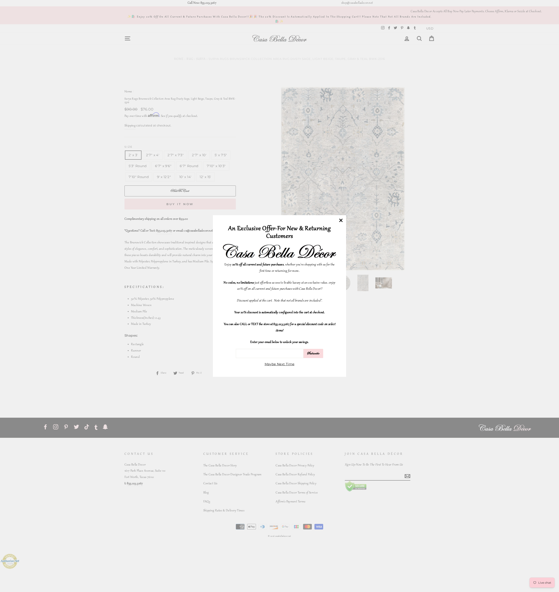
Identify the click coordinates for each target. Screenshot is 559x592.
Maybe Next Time (280, 364)
